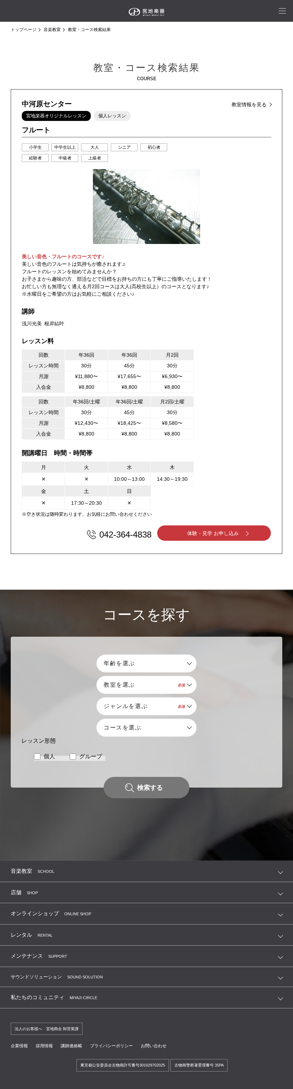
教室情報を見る (249, 104)
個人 (49, 756)
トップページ (23, 29)
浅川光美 (32, 323)
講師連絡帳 (71, 1045)
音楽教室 (52, 29)
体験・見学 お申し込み (213, 533)
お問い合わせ (154, 1045)
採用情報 (44, 1045)
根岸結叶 (54, 323)
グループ (90, 756)
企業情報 (19, 1045)
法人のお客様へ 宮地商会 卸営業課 (47, 1029)
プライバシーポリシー (111, 1045)
